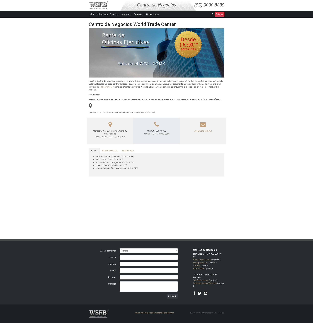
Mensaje (112, 284)
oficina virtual (105, 87)
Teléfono (112, 277)
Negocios (126, 14)
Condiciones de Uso (164, 313)
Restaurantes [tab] (128, 150)
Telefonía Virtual (200, 280)
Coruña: (196, 265)
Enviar (171, 296)
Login (220, 14)
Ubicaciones (102, 14)
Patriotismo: (198, 268)
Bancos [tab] (94, 150)
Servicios (114, 14)
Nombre (112, 257)
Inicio (92, 14)
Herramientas (152, 14)
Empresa (112, 264)
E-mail (113, 270)
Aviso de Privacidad (144, 313)
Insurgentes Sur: (200, 262)
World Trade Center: (202, 259)
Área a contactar (108, 251)
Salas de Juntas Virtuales (205, 283)
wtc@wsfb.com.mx (203, 131)
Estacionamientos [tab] (110, 150)
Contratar (138, 14)
